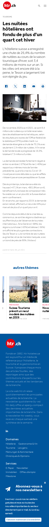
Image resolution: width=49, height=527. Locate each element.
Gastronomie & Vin (28, 444)
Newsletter (22, 468)
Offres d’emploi (28, 472)
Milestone (11, 476)
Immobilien (11, 472)
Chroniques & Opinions (17, 456)
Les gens (22, 448)
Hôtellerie (11, 444)
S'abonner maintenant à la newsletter (23, 519)
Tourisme (10, 448)
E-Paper (10, 468)
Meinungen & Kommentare (19, 452)
